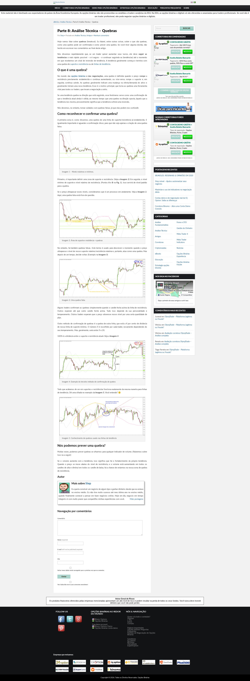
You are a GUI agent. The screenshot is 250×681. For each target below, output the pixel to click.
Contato (130, 624)
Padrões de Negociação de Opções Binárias (141, 634)
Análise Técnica (65, 22)
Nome (62, 540)
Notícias (180, 248)
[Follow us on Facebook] (61, 622)
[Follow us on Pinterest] (61, 631)
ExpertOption (132, 646)
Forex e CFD (182, 222)
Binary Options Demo (103, 626)
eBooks (158, 254)
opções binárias (78, 76)
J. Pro (129, 620)
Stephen (130, 618)
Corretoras (159, 242)
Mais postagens (136, 499)
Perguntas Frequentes (170, 8)
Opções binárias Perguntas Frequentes (138, 630)
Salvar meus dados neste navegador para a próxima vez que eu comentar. (81, 570)
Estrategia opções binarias (132, 8)
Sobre (186, 8)
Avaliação (175, 52)
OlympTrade (132, 644)
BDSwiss (130, 642)
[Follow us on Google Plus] (78, 622)
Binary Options (100, 619)
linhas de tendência (102, 64)
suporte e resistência (79, 64)
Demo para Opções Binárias (104, 8)
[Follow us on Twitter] (69, 622)
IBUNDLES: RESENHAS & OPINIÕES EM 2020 (174, 176)
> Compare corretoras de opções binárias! (174, 91)
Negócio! (188, 52)
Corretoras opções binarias (76, 8)
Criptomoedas (160, 248)
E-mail (69, 549)
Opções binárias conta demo (106, 628)
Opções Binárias (101, 621)
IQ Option (131, 641)
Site (58, 559)
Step (62, 35)
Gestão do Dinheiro (184, 228)
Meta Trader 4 (182, 234)
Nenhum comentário (101, 35)
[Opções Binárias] (59, 2)
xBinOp (56, 22)
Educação (153, 8)
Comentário (61, 518)
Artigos (89, 35)
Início (57, 8)
